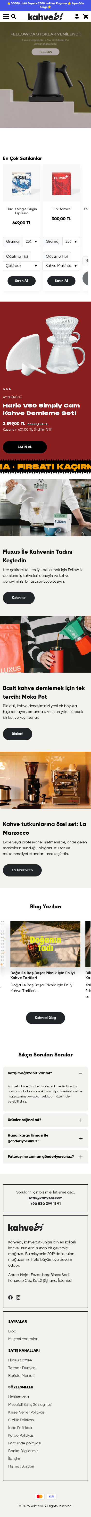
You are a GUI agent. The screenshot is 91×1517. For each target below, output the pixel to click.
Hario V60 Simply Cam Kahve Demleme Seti (41, 409)
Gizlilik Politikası (21, 1420)
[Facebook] (10, 1297)
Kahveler (19, 598)
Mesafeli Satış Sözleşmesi (30, 1405)
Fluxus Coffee (20, 1360)
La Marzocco (22, 870)
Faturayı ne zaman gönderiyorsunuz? (41, 1157)
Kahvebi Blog (45, 1018)
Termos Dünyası (22, 1368)
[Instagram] (18, 1297)
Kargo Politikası (21, 1436)
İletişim (14, 1459)
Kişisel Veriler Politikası (26, 1412)
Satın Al (21, 281)
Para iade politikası (24, 1443)
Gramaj (13, 242)
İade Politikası (20, 1428)
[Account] (77, 16)
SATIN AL (25, 447)
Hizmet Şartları (21, 1467)
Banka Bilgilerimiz (23, 1451)
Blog (12, 1331)
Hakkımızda (18, 1397)
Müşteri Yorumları (23, 1339)
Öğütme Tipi (17, 257)
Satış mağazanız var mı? (30, 1073)
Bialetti (17, 734)
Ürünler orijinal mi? (24, 1120)
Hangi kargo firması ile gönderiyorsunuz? (28, 1138)
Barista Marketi (21, 1376)
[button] (14, 16)
